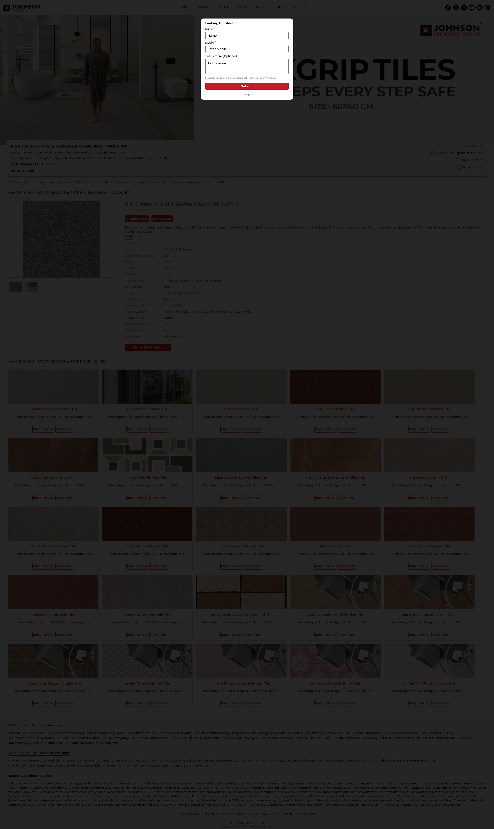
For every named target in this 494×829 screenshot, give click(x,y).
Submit (247, 86)
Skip (247, 94)
